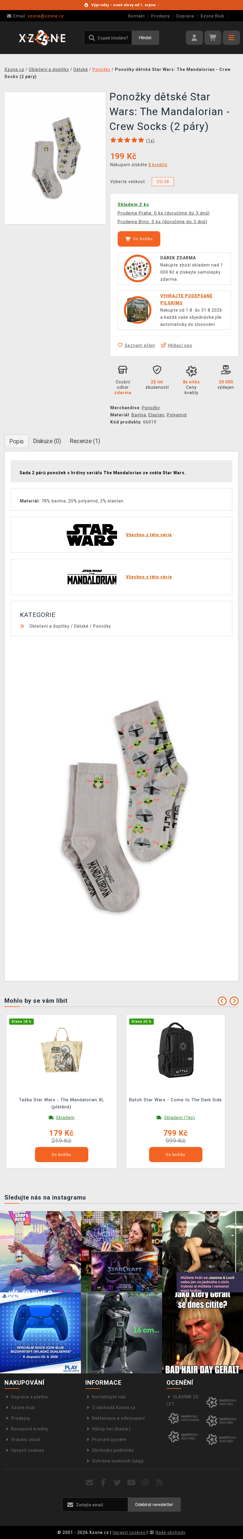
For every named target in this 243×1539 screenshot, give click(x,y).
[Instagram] (145, 1482)
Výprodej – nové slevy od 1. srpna (125, 5)
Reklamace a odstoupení (118, 1418)
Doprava (185, 16)
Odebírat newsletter (154, 1504)
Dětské (81, 626)
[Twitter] (117, 1482)
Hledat (145, 37)
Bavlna (139, 414)
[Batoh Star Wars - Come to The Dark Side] (176, 1050)
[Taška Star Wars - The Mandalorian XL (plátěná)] (61, 1050)
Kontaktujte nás (109, 1396)
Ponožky (151, 407)
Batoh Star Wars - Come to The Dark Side (175, 1099)
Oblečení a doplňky (49, 626)
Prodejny (160, 16)
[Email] (89, 1482)
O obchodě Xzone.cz (114, 1407)
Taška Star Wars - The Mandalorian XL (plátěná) (61, 1103)
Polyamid (177, 414)
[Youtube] (131, 1482)
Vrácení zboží (25, 1439)
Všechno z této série (149, 534)
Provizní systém (109, 1439)
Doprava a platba (29, 1396)
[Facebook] (103, 1482)
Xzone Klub (212, 16)
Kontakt (136, 16)
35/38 (162, 181)
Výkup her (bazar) (111, 1429)
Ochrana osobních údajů (118, 1461)
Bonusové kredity (29, 1429)
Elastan (156, 414)
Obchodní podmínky (113, 1450)
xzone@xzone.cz (38, 16)
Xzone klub (23, 1407)
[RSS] (159, 1482)
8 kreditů (157, 164)
